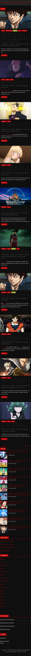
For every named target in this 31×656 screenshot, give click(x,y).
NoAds (2, 600)
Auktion (23, 342)
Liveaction (24, 30)
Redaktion (12, 43)
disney (22, 213)
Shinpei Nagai (12, 431)
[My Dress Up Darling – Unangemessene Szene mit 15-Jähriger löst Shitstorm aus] (15, 146)
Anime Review (9, 30)
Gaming (15, 30)
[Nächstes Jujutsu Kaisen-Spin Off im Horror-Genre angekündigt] (15, 61)
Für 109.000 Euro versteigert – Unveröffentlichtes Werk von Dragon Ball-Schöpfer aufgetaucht (14, 338)
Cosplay (2, 568)
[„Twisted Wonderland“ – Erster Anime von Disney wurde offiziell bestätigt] (15, 188)
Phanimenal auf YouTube (7, 544)
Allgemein (4, 121)
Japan (19, 30)
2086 (17, 129)
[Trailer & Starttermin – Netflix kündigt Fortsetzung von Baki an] (15, 274)
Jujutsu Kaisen (25, 85)
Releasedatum (12, 387)
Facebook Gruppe (5, 551)
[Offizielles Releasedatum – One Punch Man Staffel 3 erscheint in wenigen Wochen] (15, 359)
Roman (2, 87)
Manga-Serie (13, 131)
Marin (23, 173)
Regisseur (7, 431)
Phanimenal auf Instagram (7, 547)
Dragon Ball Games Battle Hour (10, 256)
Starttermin (22, 387)
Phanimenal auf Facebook (7, 541)
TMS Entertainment (15, 45)
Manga (7, 79)
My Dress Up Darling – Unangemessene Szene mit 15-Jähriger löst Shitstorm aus (15, 169)
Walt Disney (15, 214)
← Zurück (3, 446)
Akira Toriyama (19, 342)
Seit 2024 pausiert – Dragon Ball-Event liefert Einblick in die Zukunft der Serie (15, 252)
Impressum (3, 638)
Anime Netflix (18, 43)
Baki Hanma (24, 43)
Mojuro (18, 131)
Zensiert (7, 174)
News (12, 79)
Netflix (6, 300)
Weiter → (27, 446)
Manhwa (2, 594)
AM (11, 173)
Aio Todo (25, 129)
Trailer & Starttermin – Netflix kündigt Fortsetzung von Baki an (15, 295)
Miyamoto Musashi (7, 45)
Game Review (3, 571)
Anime (3, 30)
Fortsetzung (20, 256)
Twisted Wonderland (8, 214)
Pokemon (2, 603)
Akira (20, 347)
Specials (2, 606)
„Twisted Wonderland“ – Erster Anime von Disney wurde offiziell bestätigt (15, 210)
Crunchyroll (18, 385)
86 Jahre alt (20, 129)
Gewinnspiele (3, 581)
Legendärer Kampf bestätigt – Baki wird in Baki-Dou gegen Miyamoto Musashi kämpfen (15, 37)
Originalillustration (7, 343)
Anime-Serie (18, 213)
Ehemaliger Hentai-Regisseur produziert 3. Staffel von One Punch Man (14, 425)
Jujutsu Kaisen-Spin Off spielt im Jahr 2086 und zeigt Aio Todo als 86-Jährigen (14, 125)
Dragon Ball (21, 254)
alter (14, 173)
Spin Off (10, 90)
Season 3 (18, 387)
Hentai (20, 429)
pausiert (2, 258)
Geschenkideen (4, 578)
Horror (20, 85)
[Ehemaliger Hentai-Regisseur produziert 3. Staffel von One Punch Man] (15, 403)
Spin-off (6, 87)
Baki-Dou (20, 298)
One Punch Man (24, 385)
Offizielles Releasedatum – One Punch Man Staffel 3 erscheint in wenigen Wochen (15, 382)
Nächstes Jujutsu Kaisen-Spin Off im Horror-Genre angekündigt (14, 83)
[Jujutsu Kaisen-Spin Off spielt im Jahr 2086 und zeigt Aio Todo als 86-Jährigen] (15, 103)
